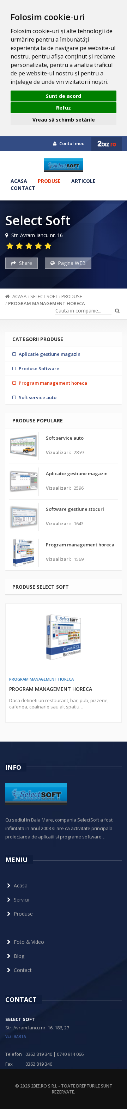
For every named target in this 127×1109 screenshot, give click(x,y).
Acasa (19, 181)
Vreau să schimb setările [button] (63, 119)
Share (25, 263)
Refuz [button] (63, 107)
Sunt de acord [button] (63, 96)
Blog (19, 956)
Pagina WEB (71, 263)
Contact (23, 188)
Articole (83, 181)
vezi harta (15, 1036)
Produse (49, 181)
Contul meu (71, 143)
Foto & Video (29, 941)
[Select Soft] (63, 165)
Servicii (21, 899)
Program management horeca (46, 303)
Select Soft (44, 296)
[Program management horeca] (63, 637)
